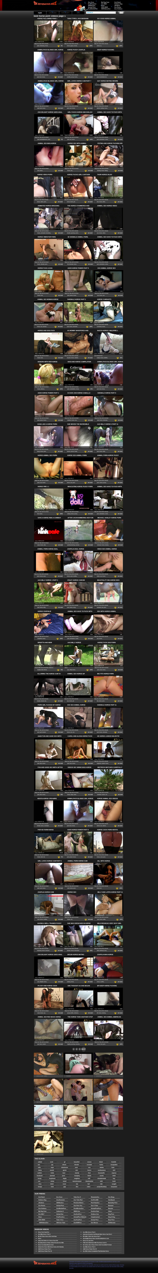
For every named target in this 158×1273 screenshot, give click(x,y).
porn (45, 201)
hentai (38, 825)
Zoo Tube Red (76, 1200)
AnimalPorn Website (78, 1217)
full (90, 1184)
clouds (38, 701)
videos (104, 825)
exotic (103, 1175)
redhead (101, 950)
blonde (78, 1164)
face (41, 1044)
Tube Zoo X (76, 1197)
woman (44, 326)
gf (65, 1162)
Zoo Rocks (117, 7)
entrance (76, 1013)
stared (42, 701)
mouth (44, 1044)
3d (68, 264)
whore (98, 108)
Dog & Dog (110, 1217)
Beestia (109, 1208)
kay (115, 1178)
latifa (104, 919)
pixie (38, 45)
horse (46, 45)
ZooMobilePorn (93, 9)
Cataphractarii (94, 1217)
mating (102, 108)
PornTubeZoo (94, 1202)
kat (78, 1184)
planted (53, 1175)
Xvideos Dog (118, 4)
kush (115, 1181)
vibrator (42, 264)
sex (38, 170)
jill (100, 888)
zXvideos (117, 5)
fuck (41, 77)
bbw (42, 669)
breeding (48, 233)
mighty (68, 1044)
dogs (72, 794)
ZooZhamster (92, 4)
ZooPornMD (93, 1200)
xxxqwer (99, 607)
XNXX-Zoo (75, 1211)
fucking (99, 170)
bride (53, 1173)
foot (90, 1173)
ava (90, 1167)
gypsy (71, 45)
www (75, 794)
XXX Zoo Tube (59, 1222)
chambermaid (102, 1178)
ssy (44, 1013)
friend (45, 669)
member (99, 794)
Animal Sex (58, 1214)
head (76, 451)
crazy (74, 607)
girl (74, 201)
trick (53, 1186)
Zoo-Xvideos (118, 9)
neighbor (78, 1178)
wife (41, 1167)
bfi (97, 1013)
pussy (72, 77)
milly (104, 451)
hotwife (115, 1162)
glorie (65, 1170)
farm (42, 857)
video (42, 201)
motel (65, 1181)
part (38, 77)
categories (53, 13)
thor (98, 201)
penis (77, 233)
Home (40, 13)
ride (45, 545)
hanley (106, 545)
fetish (90, 1175)
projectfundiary (103, 1186)
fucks (71, 201)
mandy (78, 1173)
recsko (75, 45)
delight (41, 981)
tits (97, 701)
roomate (90, 1164)
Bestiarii (109, 1205)
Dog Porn (110, 1214)
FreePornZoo (59, 1217)
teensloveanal (78, 1181)
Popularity (65, 13)
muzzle (69, 357)
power (71, 295)
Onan (103, 5)
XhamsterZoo (94, 1197)
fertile (72, 1013)
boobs (68, 451)
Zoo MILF (104, 4)
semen (68, 950)
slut (78, 1170)
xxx (98, 295)
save (38, 545)
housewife (102, 1173)
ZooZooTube (94, 1211)
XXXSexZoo (91, 5)
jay (53, 1164)
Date (78, 13)
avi (70, 139)
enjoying (39, 950)
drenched (76, 950)
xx (100, 45)
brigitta (39, 669)
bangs (41, 1186)
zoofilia (69, 77)
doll (115, 1170)
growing (73, 233)
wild (98, 950)
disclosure (65, 1167)
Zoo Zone (91, 2)
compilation (73, 389)
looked (103, 763)
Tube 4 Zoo (58, 1220)
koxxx (90, 1170)
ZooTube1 (117, 2)
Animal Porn (92, 7)
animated (43, 233)
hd (44, 857)
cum (70, 108)
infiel (115, 1175)
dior (78, 1186)
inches (103, 794)
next (84, 1049)
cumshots (99, 326)
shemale (71, 264)
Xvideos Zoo (94, 1214)
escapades (115, 1164)
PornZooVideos (77, 1202)
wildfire (106, 357)
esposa (115, 1173)
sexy (105, 950)
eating (68, 513)
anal (49, 139)
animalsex (102, 139)
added (41, 1162)
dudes (103, 1167)
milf (90, 1178)
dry (45, 701)
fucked (44, 732)
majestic (99, 763)
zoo (76, 420)
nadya (98, 357)
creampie (46, 825)
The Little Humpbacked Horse (45, 6)
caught (115, 1184)
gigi (65, 1186)
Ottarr (109, 1211)
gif (73, 701)
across (72, 451)
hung (38, 451)
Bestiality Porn (111, 1202)
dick (41, 763)
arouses (47, 950)
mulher (41, 1173)
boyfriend (53, 1178)
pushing (73, 1044)
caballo (69, 420)
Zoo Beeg (110, 1197)
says (53, 1167)
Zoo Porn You (76, 1205)
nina (41, 1184)
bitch (53, 1184)
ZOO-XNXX (104, 7)
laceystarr (115, 1186)
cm (106, 794)
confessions (103, 1170)
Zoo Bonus (93, 1222)
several (77, 545)
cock (101, 857)
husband (41, 1175)
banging (78, 1175)
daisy (41, 1170)
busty (41, 1178)
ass (41, 1181)
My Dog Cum (105, 2)
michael (99, 545)
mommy (77, 1044)
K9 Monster (110, 1222)
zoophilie (39, 638)
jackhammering (71, 545)
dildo (104, 201)
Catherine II (59, 1211)
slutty (53, 1181)
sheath (68, 233)
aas (68, 669)
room (66, 1184)
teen (66, 1173)
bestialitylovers (103, 77)
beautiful (78, 1162)
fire (38, 513)
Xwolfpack (110, 1200)
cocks (106, 139)
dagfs (65, 1178)
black (102, 1162)
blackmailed (90, 1181)
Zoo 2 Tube (93, 1205)
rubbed (76, 357)
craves (90, 1162)
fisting (106, 170)
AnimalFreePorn (95, 1208)
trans (75, 264)
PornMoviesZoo (77, 1208)
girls (104, 1044)
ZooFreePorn (76, 1220)
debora (42, 389)
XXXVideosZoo (105, 9)
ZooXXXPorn (76, 1222)
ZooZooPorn (76, 1214)
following (42, 45)
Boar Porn (110, 1220)
